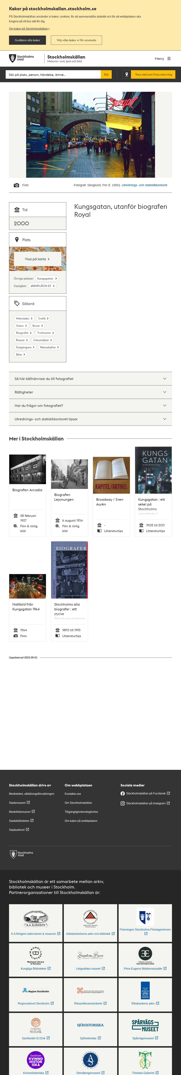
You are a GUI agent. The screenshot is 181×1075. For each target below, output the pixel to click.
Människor (23, 318)
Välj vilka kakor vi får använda (76, 40)
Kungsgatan (45, 278)
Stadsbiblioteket (19, 820)
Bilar (19, 354)
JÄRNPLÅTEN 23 (41, 286)
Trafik (42, 318)
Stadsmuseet (17, 802)
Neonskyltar (48, 347)
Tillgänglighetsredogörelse (81, 811)
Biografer (22, 333)
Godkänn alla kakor (27, 40)
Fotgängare (23, 347)
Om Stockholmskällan (78, 802)
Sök (106, 74)
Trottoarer (44, 333)
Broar (36, 325)
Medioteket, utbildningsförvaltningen (31, 793)
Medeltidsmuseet (19, 811)
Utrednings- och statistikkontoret (144, 185)
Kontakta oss (73, 793)
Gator (20, 325)
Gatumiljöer (41, 340)
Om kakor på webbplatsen (81, 820)
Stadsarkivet (17, 829)
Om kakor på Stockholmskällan (28, 28)
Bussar (20, 340)
